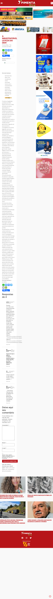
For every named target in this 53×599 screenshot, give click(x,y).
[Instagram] (26, 538)
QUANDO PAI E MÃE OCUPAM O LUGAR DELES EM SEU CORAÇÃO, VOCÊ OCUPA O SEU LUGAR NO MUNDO (12, 497)
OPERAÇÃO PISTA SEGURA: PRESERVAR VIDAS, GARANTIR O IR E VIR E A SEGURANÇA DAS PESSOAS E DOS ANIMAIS (12, 521)
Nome (4, 442)
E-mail (4, 448)
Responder (8, 344)
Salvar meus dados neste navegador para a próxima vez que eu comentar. (8, 456)
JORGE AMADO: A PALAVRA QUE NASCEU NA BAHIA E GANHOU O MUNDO (40, 520)
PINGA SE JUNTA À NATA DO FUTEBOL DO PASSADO (40, 496)
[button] (1, 3)
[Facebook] (22, 538)
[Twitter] (30, 538)
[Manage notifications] (50, 596)
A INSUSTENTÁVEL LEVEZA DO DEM (9, 39)
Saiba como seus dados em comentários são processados (8, 469)
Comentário (5, 425)
